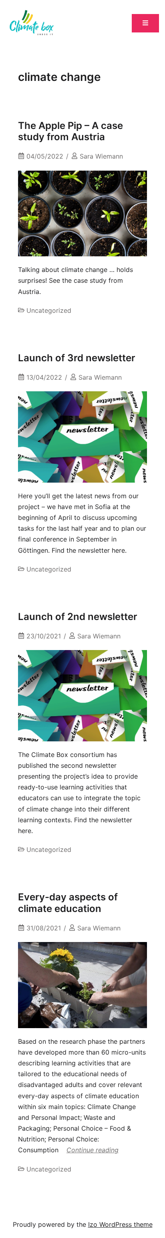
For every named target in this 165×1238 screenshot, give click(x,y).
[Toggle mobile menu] (145, 23)
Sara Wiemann (101, 156)
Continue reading (92, 1150)
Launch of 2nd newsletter (77, 616)
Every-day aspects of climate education (68, 902)
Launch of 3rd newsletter (76, 358)
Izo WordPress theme (120, 1224)
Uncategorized (48, 310)
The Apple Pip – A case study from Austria (70, 131)
